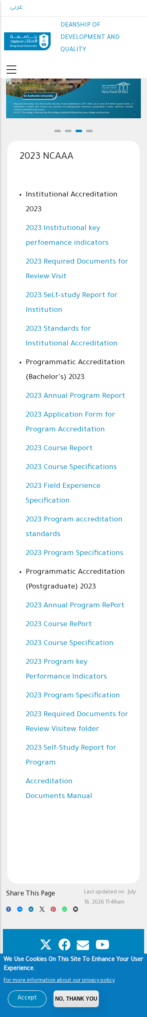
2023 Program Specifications (74, 554)
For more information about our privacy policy (59, 981)
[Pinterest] (53, 911)
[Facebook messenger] (19, 911)
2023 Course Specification (70, 644)
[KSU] (27, 38)
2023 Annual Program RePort (75, 606)
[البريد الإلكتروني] (75, 911)
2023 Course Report (59, 449)
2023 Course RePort (59, 625)
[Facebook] (8, 911)
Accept (27, 998)
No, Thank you (76, 999)
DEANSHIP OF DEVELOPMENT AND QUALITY (90, 38)
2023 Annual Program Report (75, 396)
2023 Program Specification (73, 696)
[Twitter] (42, 911)
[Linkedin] (31, 911)
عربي (16, 8)
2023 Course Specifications (71, 468)
